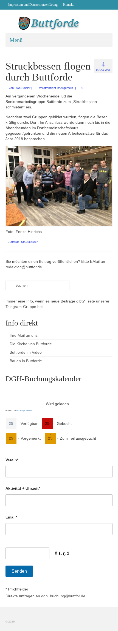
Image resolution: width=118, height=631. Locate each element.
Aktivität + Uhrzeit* (22, 488)
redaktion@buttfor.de (23, 267)
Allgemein (66, 88)
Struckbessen (29, 241)
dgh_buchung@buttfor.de (63, 596)
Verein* (11, 460)
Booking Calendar (24, 410)
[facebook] (80, 4)
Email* (11, 517)
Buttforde (13, 241)
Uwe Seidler (22, 88)
